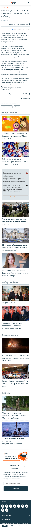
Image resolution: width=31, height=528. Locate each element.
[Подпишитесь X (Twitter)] (10, 506)
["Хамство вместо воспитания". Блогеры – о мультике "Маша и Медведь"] (15, 123)
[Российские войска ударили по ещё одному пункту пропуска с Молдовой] (15, 345)
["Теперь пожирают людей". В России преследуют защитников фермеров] (15, 429)
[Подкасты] (2, 510)
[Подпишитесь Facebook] (6, 506)
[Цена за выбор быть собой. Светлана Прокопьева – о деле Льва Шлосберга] (15, 260)
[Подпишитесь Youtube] (14, 506)
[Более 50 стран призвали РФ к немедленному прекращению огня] (15, 371)
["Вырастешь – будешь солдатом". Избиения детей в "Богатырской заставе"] (15, 403)
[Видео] (19, 526)
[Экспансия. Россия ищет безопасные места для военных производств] (15, 313)
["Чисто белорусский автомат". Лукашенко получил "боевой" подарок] (15, 209)
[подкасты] (12, 526)
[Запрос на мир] (15, 293)
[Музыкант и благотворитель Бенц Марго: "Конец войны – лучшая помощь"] (15, 235)
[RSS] (26, 506)
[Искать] (26, 526)
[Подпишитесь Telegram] (18, 506)
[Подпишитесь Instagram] (22, 506)
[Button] (11, 24)
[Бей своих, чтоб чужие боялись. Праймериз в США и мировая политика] (15, 149)
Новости (4, 7)
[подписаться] (6, 510)
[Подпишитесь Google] (2, 506)
